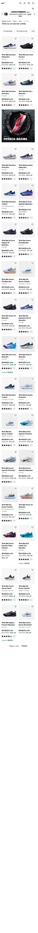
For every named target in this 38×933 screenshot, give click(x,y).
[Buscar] (20, 3)
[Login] (24, 3)
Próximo (24, 646)
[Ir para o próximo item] (34, 14)
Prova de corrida (22, 31)
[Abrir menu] (33, 3)
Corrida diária (7, 31)
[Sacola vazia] (29, 3)
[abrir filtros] (33, 8)
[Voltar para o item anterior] (2, 14)
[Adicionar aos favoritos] (15, 39)
